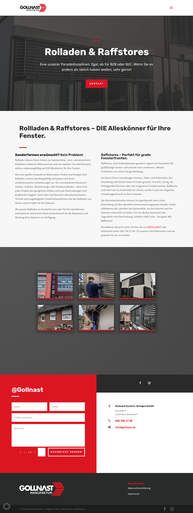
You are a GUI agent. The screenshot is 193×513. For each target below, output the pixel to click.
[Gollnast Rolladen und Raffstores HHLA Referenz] (55, 297)
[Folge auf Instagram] (149, 383)
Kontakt (97, 83)
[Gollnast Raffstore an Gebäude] (137, 329)
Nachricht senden (66, 452)
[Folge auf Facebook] (140, 383)
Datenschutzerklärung (139, 488)
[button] (6, 506)
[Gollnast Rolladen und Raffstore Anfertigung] (96, 297)
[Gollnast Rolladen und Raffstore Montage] (96, 329)
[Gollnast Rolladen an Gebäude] (137, 297)
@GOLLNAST (154, 227)
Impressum (133, 493)
